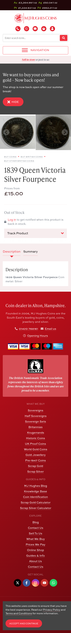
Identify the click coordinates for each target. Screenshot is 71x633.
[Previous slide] (6, 132)
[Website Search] (63, 38)
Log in (12, 219)
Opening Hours (37, 336)
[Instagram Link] (35, 583)
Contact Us (35, 528)
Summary (30, 251)
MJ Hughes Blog (35, 486)
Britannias (35, 427)
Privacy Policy (51, 609)
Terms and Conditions (19, 613)
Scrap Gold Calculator (35, 502)
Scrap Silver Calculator (35, 508)
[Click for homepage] (35, 18)
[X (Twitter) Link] (17, 583)
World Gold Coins (35, 449)
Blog (35, 522)
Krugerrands (35, 432)
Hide (15, 102)
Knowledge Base (35, 491)
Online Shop (35, 550)
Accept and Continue (23, 623)
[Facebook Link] (26, 583)
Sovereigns (35, 410)
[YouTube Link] (44, 583)
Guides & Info (35, 555)
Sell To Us (35, 533)
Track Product (17, 233)
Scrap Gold (35, 466)
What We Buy (35, 539)
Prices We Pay (35, 544)
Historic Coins (35, 438)
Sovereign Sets (35, 421)
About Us (35, 561)
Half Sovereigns (36, 416)
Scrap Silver (35, 471)
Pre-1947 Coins (35, 460)
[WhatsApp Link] (53, 583)
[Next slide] (65, 132)
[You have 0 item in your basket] (44, 28)
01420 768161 (28, 329)
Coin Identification (35, 497)
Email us (50, 329)
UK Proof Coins (35, 444)
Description (12, 251)
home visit (44, 59)
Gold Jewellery (36, 455)
